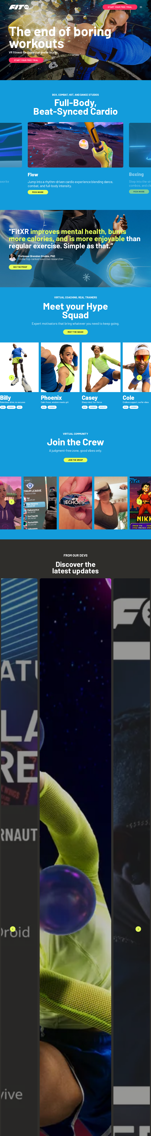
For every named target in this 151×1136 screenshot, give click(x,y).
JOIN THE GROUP (75, 460)
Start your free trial (26, 60)
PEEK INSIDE (38, 192)
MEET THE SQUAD (75, 332)
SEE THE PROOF (20, 267)
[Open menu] (141, 7)
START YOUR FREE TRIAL (120, 7)
